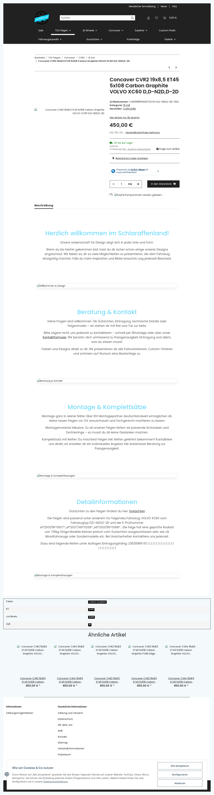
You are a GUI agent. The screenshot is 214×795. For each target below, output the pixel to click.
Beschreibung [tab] (43, 205)
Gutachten (137, 511)
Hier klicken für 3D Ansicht (125, 117)
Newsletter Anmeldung (142, 6)
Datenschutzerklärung (55, 781)
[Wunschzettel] (156, 18)
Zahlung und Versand (70, 713)
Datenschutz (65, 719)
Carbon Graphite (97, 602)
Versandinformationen (71, 748)
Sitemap (63, 742)
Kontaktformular (54, 337)
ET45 (91, 609)
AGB (60, 730)
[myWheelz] (41, 18)
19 (90, 624)
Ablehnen (179, 783)
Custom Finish (167, 30)
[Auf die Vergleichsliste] (88, 84)
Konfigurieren (180, 774)
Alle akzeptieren (180, 765)
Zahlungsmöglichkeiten (19, 713)
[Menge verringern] (113, 184)
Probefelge (133, 39)
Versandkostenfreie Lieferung (142, 132)
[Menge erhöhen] (138, 184)
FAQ (174, 6)
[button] (148, 18)
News (164, 6)
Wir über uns (65, 725)
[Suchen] (132, 18)
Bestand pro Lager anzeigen (132, 158)
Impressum (64, 754)
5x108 (91, 617)
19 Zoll (126, 105)
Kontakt (62, 736)
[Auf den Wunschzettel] (97, 84)
